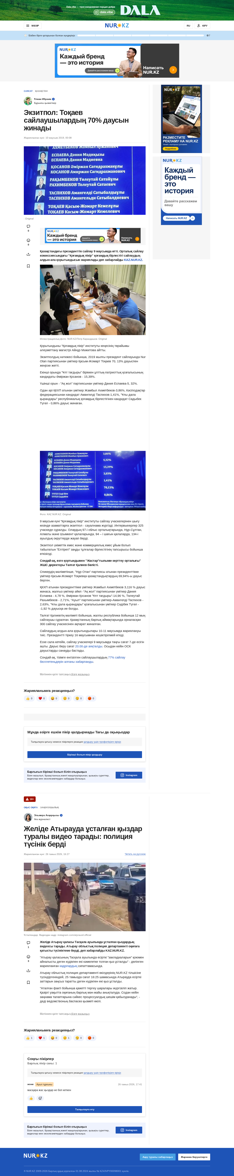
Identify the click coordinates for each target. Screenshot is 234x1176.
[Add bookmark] (28, 266)
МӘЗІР (35, 25)
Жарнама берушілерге (194, 1157)
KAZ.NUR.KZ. (133, 260)
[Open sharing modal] (28, 254)
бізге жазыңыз (80, 674)
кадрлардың (69, 966)
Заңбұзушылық (49, 807)
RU (188, 25)
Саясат (28, 91)
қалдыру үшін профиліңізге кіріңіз (102, 741)
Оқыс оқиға (31, 807)
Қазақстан (41, 91)
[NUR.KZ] (117, 25)
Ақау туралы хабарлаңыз (158, 1157)
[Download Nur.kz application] (117, 10)
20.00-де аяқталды (88, 646)
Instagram (131, 775)
